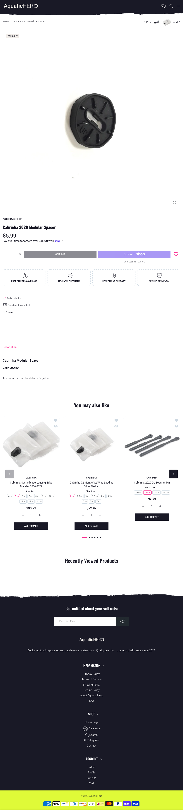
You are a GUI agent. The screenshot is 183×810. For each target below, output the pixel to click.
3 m (87, 496)
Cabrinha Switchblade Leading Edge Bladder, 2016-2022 (31, 484)
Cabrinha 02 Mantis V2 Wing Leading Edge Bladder (91, 484)
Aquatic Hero (95, 796)
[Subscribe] (122, 621)
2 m (72, 496)
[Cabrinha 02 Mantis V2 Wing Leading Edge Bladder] (91, 444)
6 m (24, 496)
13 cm (147, 492)
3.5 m (95, 496)
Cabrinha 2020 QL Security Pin (152, 482)
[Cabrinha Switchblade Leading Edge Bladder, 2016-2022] (31, 444)
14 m (39, 501)
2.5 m (79, 496)
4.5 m (110, 496)
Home (6, 21)
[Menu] (178, 6)
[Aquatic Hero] (20, 6)
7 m (30, 496)
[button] (84, 537)
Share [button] (9, 312)
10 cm (138, 492)
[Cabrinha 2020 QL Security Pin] (151, 444)
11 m (23, 501)
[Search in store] (171, 6)
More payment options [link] (134, 261)
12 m (31, 501)
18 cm (166, 492)
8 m (37, 496)
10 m (51, 496)
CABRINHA (31, 478)
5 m (17, 496)
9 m (44, 496)
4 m (10, 496)
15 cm (157, 492)
